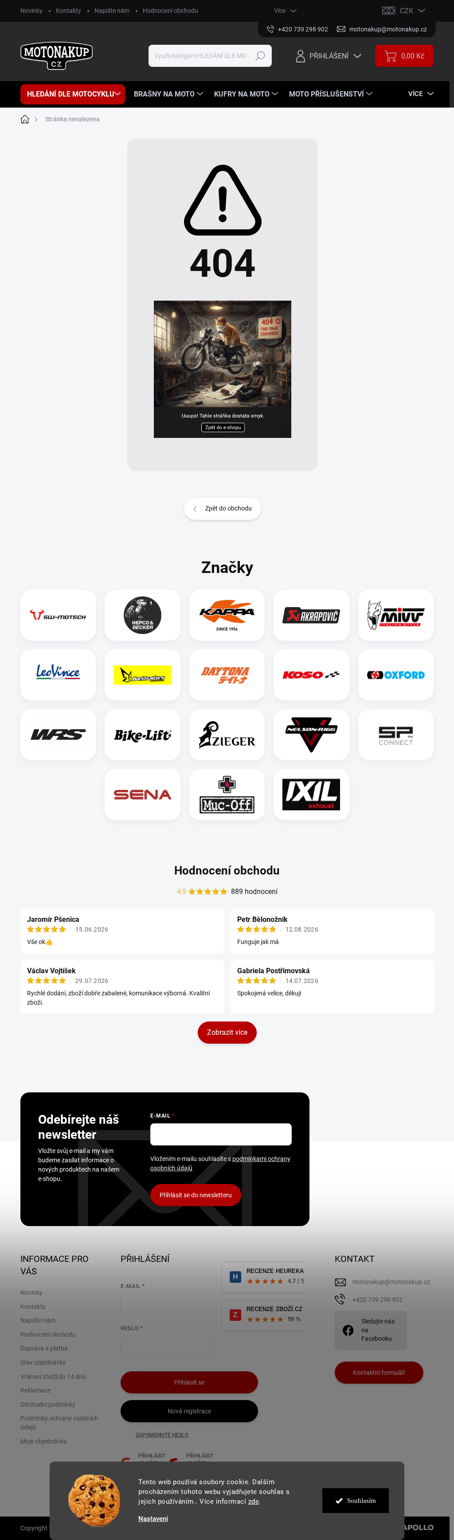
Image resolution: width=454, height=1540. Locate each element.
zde (253, 1501)
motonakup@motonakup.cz (391, 1281)
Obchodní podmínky (47, 1404)
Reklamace (35, 1390)
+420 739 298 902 (377, 1299)
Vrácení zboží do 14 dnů (53, 1376)
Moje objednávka (43, 1441)
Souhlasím (361, 1500)
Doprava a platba (44, 1348)
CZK (406, 11)
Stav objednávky (43, 1362)
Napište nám (111, 10)
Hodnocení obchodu (170, 10)
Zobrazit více (227, 1032)
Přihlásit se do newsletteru (196, 1195)
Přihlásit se (189, 1382)
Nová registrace (189, 1411)
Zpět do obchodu (228, 508)
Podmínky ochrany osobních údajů (59, 1423)
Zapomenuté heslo (162, 1435)
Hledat (260, 55)
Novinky (31, 10)
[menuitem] (72, 94)
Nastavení (153, 1519)
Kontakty (68, 10)
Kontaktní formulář (379, 1372)
